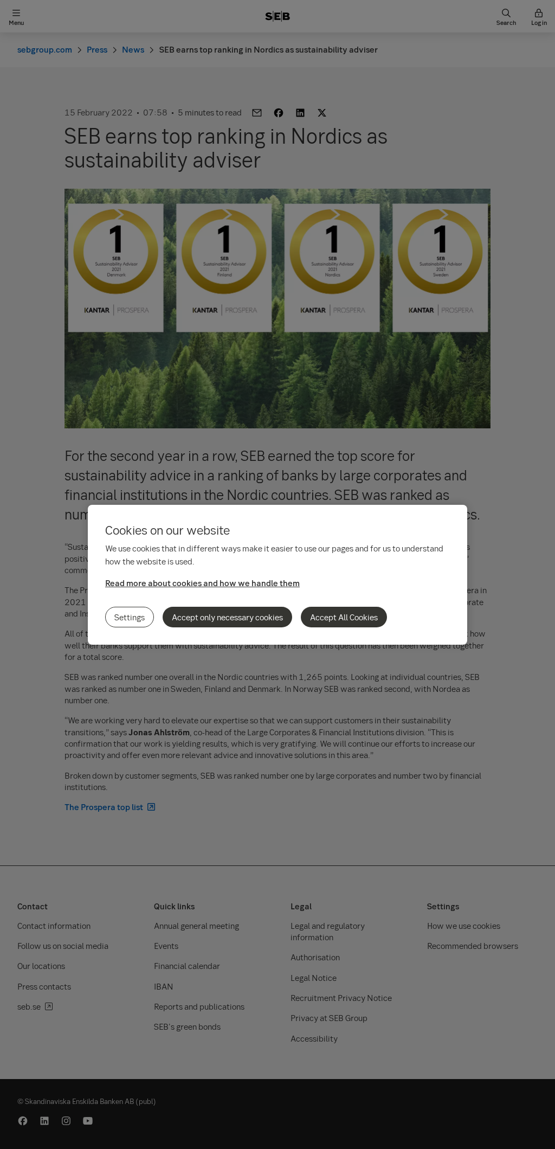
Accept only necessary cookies (227, 617)
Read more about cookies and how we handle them (202, 582)
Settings (129, 617)
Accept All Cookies (344, 617)
